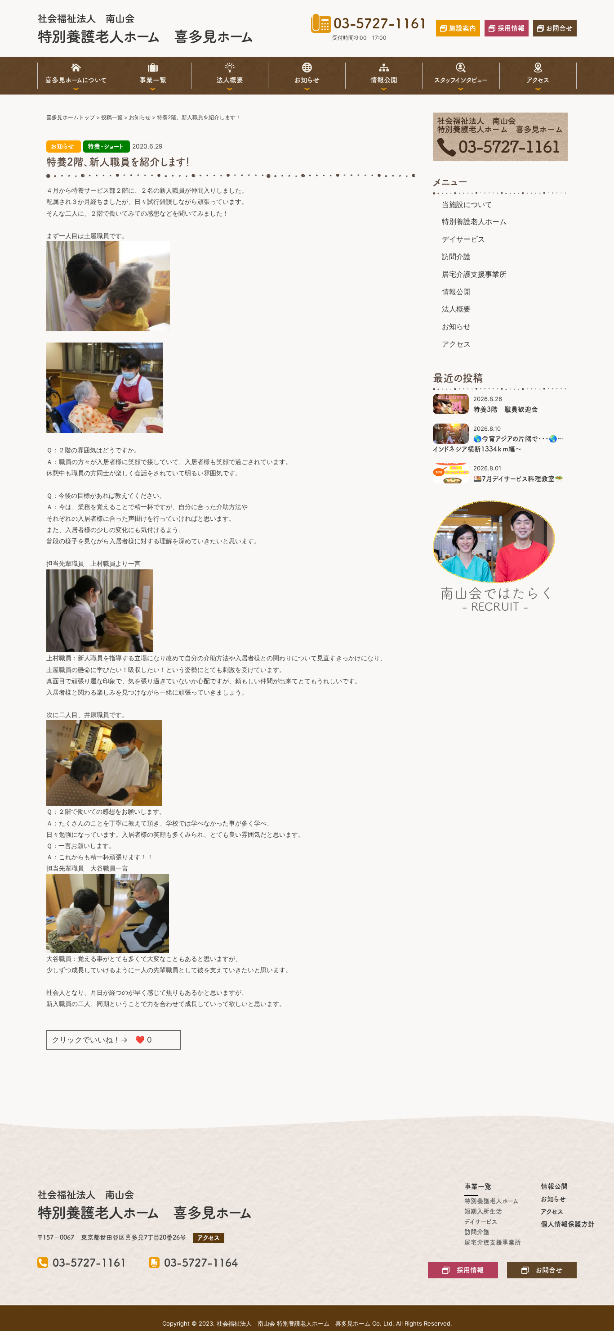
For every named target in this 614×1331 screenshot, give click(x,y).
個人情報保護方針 (559, 1224)
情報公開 (383, 80)
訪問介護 (456, 256)
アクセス (538, 80)
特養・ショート (105, 146)
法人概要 (229, 80)
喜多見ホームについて (76, 80)
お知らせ (307, 80)
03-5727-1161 (380, 23)
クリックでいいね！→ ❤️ (102, 1039)
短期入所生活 (482, 1211)
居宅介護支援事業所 (474, 274)
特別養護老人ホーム (474, 221)
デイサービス (463, 239)
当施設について (467, 204)
